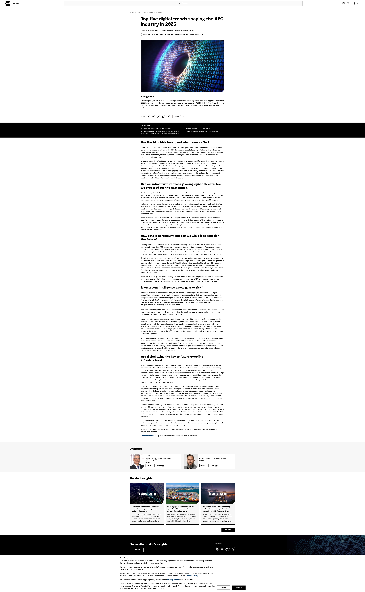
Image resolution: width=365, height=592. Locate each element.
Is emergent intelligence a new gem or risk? (197, 128)
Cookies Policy (192, 576)
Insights (139, 12)
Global (153, 34)
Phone (149, 465)
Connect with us (147, 436)
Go (300, 3)
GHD (7, 3)
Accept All (239, 587)
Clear (295, 3)
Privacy (173, 580)
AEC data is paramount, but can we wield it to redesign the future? (162, 133)
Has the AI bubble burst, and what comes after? (157, 128)
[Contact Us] (348, 3)
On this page (145, 125)
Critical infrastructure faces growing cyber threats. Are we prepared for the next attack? (162, 131)
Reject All (224, 587)
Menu (17, 3)
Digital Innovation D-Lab (196, 34)
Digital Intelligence (179, 34)
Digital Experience (164, 34)
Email (159, 465)
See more (228, 529)
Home (132, 12)
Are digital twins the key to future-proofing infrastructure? (201, 131)
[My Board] (343, 3)
